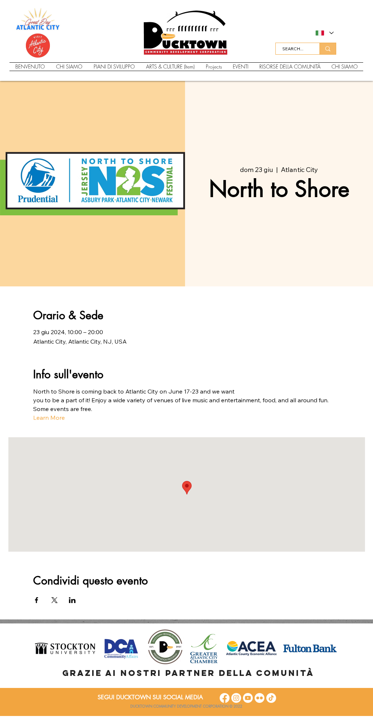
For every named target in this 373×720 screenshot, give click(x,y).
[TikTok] (271, 698)
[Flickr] (259, 698)
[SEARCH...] (327, 48)
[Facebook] (224, 698)
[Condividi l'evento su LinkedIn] (72, 600)
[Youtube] (248, 698)
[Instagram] (236, 698)
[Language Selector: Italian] (324, 33)
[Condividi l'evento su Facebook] (36, 600)
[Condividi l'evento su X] (54, 600)
